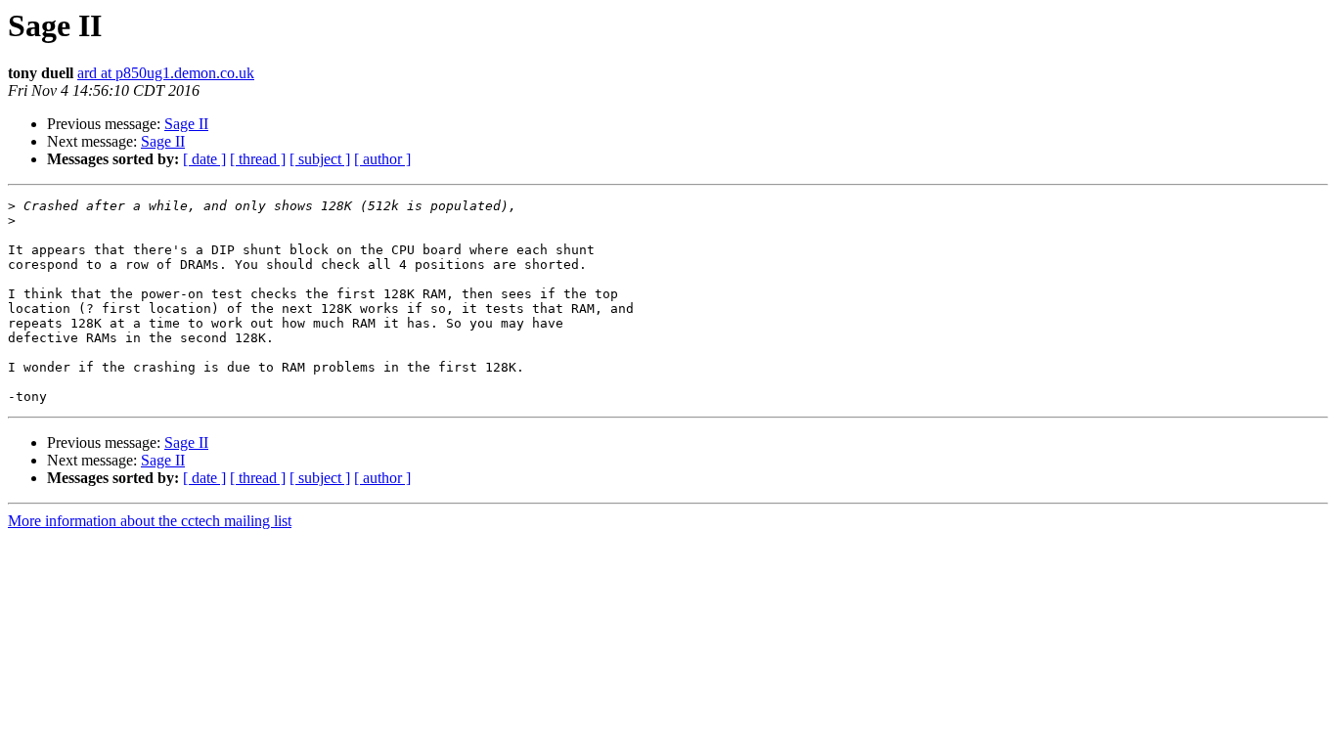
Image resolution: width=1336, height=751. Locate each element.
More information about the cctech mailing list (149, 520)
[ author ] (382, 159)
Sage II (186, 123)
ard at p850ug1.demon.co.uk (165, 73)
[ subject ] (319, 159)
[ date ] (204, 159)
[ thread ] (258, 159)
